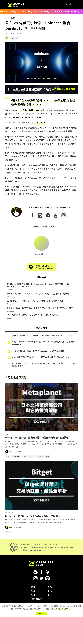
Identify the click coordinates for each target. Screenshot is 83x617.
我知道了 (41, 614)
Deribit (45, 227)
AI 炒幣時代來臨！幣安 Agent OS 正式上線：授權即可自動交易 (33, 315)
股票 (47, 456)
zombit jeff (14, 38)
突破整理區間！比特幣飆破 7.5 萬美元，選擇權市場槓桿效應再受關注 (35, 301)
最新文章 (15, 18)
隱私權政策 (36, 598)
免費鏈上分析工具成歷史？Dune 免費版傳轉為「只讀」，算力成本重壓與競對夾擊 (40, 308)
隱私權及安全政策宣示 (62, 609)
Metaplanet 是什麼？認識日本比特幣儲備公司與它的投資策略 (37, 437)
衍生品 (52, 227)
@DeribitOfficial (31, 110)
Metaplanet (16, 456)
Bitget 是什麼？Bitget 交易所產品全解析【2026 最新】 (34, 516)
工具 (49, 594)
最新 (49, 586)
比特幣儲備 (39, 456)
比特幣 (31, 456)
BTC (7, 456)
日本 (24, 456)
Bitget (8, 532)
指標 (49, 590)
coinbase (36, 227)
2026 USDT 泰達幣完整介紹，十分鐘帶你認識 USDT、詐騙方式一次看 (40, 357)
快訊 (7, 18)
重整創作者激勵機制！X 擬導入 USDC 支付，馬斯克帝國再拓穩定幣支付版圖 (38, 294)
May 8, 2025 (39, 122)
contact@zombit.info (37, 550)
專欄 (33, 590)
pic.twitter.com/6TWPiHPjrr (27, 117)
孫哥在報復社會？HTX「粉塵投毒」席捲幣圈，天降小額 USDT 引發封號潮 (42, 335)
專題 (33, 594)
